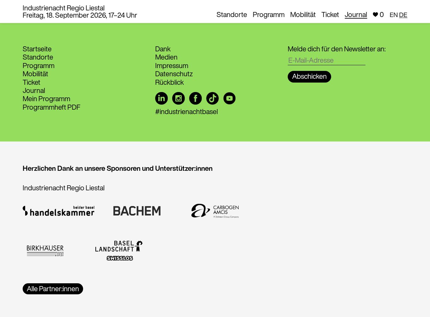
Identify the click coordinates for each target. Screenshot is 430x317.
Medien (166, 57)
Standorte (232, 14)
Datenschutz (174, 74)
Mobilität (303, 14)
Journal (356, 14)
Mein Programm (46, 99)
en (394, 14)
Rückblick (169, 82)
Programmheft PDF (51, 107)
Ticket (330, 14)
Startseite (37, 49)
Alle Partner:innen (53, 289)
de (403, 14)
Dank (163, 49)
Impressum (171, 65)
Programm (269, 14)
